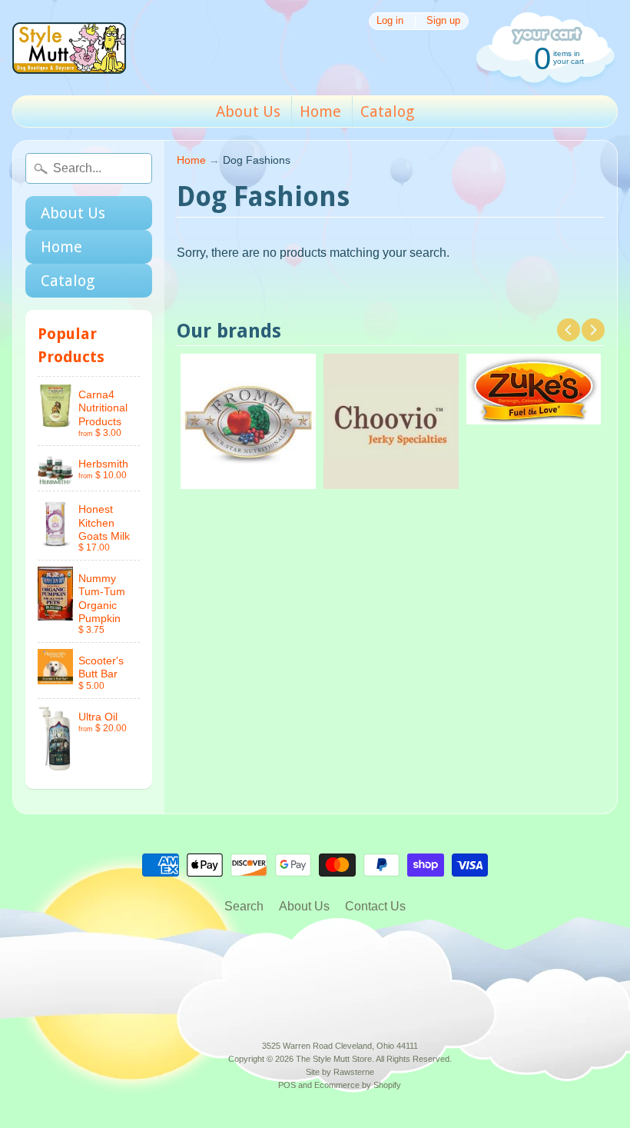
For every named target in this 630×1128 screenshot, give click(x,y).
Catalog (387, 111)
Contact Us (375, 906)
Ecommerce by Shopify (357, 1085)
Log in (389, 21)
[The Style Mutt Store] (69, 48)
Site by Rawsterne (340, 1071)
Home (320, 111)
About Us (248, 111)
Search (244, 906)
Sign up (443, 21)
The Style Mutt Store (334, 1058)
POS (287, 1085)
